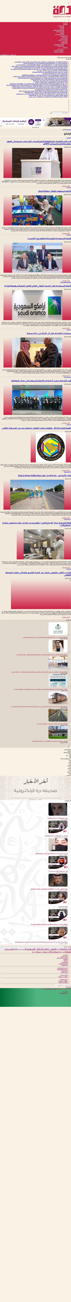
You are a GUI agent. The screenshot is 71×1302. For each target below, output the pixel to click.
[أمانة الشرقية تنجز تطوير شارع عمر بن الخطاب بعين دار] (58, 721)
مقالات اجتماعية (63, 982)
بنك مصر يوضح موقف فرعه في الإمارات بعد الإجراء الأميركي (51, 89)
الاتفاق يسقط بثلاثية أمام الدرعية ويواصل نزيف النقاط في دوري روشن (48, 96)
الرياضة (62, 28)
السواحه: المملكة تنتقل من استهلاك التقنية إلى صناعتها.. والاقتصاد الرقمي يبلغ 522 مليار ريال (42, 64)
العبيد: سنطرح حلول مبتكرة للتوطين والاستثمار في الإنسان (51, 82)
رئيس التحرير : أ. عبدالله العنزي (8, 54)
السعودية (30, 949)
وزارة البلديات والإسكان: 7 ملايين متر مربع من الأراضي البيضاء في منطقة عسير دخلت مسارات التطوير (40, 86)
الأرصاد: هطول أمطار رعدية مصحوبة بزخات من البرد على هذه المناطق (48, 95)
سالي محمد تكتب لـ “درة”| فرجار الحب (57, 818)
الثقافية (62, 33)
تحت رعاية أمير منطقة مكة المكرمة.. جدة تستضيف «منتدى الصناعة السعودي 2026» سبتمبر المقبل (40, 76)
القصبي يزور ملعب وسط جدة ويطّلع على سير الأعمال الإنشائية (50, 72)
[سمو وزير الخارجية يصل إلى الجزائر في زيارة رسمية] (37, 367)
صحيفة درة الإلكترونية (51, 989)
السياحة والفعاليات (59, 44)
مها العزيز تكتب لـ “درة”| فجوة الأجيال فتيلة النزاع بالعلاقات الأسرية (49, 924)
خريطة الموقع (64, 993)
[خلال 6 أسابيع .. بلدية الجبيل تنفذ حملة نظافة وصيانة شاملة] (37, 509)
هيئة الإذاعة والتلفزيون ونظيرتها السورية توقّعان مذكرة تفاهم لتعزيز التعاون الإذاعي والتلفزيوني (41, 62)
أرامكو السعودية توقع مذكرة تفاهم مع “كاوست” (49, 238)
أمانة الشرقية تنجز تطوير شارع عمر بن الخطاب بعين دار (52, 70)
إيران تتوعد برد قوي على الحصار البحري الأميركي (55, 73)
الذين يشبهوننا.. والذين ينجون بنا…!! (58, 871)
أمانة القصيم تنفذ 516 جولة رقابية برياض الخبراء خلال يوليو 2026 (50, 80)
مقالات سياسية (63, 981)
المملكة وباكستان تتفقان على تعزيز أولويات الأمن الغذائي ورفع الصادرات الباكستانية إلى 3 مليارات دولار (39, 66)
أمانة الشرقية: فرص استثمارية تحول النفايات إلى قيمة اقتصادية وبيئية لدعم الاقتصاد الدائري (42, 78)
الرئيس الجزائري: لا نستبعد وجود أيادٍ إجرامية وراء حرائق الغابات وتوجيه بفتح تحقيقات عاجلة (43, 91)
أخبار (69, 949)
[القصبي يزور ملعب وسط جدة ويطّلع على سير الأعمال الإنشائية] (58, 738)
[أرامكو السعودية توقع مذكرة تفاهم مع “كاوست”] (37, 272)
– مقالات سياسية (59, 50)
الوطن (62, 952)
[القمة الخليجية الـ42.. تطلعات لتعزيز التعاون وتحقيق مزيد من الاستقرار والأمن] (51, 462)
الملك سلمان (64, 39)
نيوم (33, 952)
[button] (38, 127)
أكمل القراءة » (66, 186)
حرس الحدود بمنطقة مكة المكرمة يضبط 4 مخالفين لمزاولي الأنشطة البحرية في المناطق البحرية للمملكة (39, 83)
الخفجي (52, 949)
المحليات (61, 27)
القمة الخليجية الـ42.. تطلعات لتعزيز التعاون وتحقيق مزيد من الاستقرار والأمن (36, 428)
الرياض (39, 949)
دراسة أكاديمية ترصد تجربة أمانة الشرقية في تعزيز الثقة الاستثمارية (49, 79)
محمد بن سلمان (63, 40)
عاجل (50, 951)
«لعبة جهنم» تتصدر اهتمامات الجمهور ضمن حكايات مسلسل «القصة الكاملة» (46, 92)
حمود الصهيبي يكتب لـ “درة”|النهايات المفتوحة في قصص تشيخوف (49, 889)
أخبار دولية (65, 37)
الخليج (46, 949)
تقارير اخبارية (60, 46)
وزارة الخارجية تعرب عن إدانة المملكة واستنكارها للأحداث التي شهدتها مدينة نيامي (45, 63)
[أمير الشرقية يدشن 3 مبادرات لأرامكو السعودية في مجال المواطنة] (37, 414)
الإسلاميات (61, 25)
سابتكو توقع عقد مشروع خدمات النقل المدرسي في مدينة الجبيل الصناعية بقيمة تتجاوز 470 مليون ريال (39, 69)
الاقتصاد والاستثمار (58, 30)
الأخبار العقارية (60, 31)
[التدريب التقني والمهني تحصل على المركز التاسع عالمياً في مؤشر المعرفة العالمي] (41, 608)
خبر (59, 951)
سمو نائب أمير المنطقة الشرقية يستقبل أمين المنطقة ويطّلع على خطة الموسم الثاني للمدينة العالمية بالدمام (37, 85)
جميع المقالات (63, 979)
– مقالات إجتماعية (59, 52)
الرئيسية (65, 23)
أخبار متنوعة (64, 43)
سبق (55, 951)
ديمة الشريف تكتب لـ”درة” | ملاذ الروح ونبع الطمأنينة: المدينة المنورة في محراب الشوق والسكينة (41, 942)
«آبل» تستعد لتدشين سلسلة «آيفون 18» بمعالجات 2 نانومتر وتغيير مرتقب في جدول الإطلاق (42, 94)
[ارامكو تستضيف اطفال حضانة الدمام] (37, 225)
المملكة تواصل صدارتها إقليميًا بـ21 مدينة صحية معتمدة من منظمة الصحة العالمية (45, 75)
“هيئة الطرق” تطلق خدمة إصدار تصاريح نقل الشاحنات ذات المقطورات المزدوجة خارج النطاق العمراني (40, 88)
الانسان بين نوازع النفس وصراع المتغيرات (56, 835)
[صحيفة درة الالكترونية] (62, 17)
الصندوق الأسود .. (63, 906)
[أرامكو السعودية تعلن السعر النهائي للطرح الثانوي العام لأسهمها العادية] (37, 319)
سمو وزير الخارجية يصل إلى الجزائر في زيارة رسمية (49, 333)
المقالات (65, 47)
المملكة (65, 24)
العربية (19, 949)
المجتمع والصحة (59, 34)
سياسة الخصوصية (62, 969)
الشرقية (22, 949)
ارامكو (64, 949)
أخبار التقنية (64, 41)
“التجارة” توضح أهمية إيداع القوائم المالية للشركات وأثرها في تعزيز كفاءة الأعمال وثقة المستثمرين (41, 67)
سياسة (69, 329)
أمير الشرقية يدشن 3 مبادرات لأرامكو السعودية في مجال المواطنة (41, 380)
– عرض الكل (60, 49)
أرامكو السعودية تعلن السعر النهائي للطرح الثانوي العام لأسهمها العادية (37, 286)
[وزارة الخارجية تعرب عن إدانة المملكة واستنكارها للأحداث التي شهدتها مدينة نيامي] (58, 634)
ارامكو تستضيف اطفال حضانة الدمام (54, 191)
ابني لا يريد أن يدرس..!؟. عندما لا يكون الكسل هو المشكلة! (52, 853)
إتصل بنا (65, 991)
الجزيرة (58, 949)
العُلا (15, 949)
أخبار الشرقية (64, 36)
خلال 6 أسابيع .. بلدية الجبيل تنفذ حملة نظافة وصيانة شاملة (44, 475)
